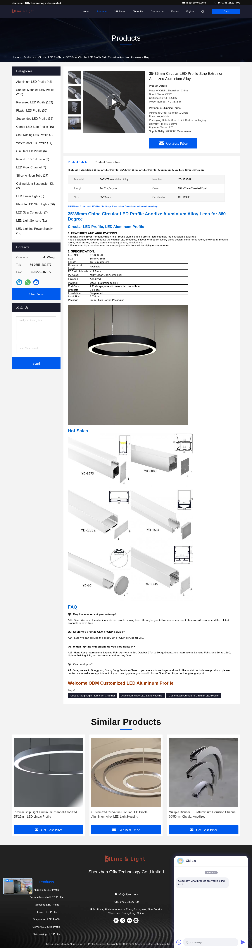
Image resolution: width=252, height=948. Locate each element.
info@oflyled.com (196, 2)
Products (102, 11)
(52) (34, 118)
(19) (34, 231)
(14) (34, 143)
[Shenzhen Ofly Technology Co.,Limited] (23, 11)
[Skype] (19, 282)
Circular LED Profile (49, 57)
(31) (31, 220)
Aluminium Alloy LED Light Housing (141, 695)
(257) (35, 92)
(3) (30, 196)
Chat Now (36, 294)
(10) (35, 126)
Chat (226, 11)
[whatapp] (28, 282)
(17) (32, 175)
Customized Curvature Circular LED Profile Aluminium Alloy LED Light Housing (119, 814)
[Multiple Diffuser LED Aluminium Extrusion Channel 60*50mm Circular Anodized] (203, 772)
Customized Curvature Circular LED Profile (194, 695)
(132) (34, 102)
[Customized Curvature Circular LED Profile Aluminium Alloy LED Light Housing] (126, 772)
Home (85, 11)
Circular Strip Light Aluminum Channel (92, 695)
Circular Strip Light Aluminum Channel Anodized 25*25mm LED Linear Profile (45, 814)
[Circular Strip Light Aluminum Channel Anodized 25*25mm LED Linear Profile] (48, 772)
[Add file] (179, 942)
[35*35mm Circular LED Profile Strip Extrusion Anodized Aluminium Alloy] (114, 102)
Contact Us (157, 11)
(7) (34, 134)
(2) (34, 186)
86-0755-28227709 (228, 2)
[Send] (243, 942)
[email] (36, 282)
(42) (34, 81)
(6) (31, 151)
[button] (74, 128)
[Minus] (243, 861)
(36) (35, 204)
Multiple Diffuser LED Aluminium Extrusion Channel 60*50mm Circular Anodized (202, 814)
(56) (31, 110)
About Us (138, 11)
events (175, 11)
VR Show (120, 11)
